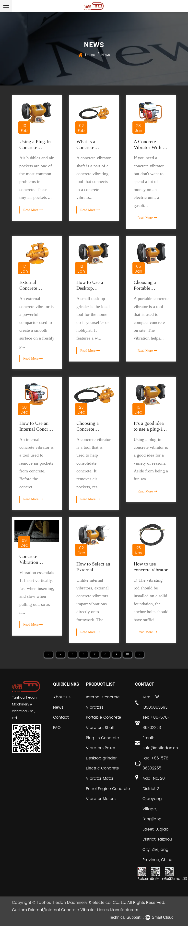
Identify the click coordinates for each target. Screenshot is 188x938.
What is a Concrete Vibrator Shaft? (91, 147)
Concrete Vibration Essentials (29, 562)
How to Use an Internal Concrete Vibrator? (36, 428)
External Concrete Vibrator (28, 288)
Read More (31, 210)
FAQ (57, 728)
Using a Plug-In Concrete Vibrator (35, 147)
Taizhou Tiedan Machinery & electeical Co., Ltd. (82, 902)
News (58, 707)
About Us (61, 697)
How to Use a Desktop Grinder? (89, 288)
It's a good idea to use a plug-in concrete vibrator (151, 428)
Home (90, 55)
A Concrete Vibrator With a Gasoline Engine (150, 147)
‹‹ (48, 654)
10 (127, 654)
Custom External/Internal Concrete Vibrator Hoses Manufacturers (75, 910)
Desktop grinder (101, 758)
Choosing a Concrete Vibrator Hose (90, 428)
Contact (61, 717)
